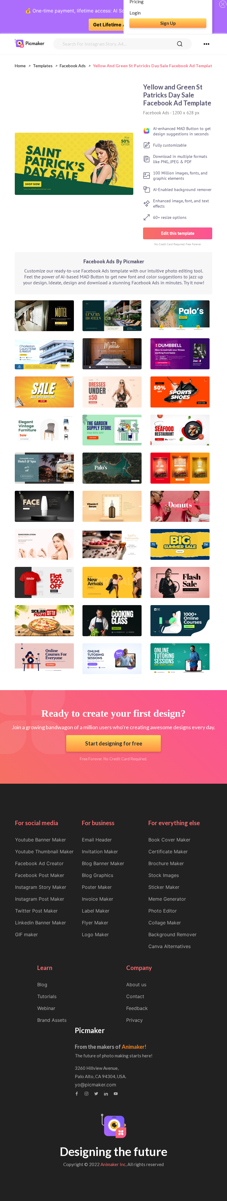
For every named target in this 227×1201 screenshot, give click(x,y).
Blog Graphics (97, 875)
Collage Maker (164, 923)
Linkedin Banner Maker (40, 923)
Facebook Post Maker (39, 875)
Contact (135, 996)
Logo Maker (95, 934)
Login (135, 12)
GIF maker (26, 934)
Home (20, 65)
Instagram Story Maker (40, 887)
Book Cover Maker (169, 840)
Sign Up (168, 23)
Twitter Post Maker (36, 911)
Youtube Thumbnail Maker (44, 851)
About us (136, 984)
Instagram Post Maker (39, 899)
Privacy (134, 1020)
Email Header (97, 840)
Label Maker (95, 911)
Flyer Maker (95, 923)
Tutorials (46, 996)
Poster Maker (97, 887)
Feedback (137, 1008)
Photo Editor (162, 911)
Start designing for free (113, 743)
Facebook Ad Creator (39, 863)
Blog (42, 984)
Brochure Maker (166, 863)
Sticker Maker (163, 887)
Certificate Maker (168, 851)
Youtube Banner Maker (40, 840)
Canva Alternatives (169, 946)
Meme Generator (167, 899)
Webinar (46, 1008)
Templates (43, 65)
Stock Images (163, 875)
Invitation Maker (100, 851)
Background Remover (172, 934)
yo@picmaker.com (95, 1084)
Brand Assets (52, 1020)
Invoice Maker (97, 899)
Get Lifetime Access (116, 25)
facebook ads (73, 65)
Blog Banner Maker (103, 863)
